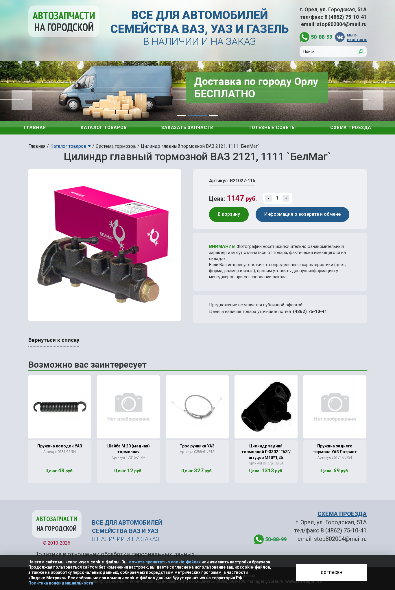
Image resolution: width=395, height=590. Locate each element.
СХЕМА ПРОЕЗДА (342, 513)
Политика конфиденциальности (60, 583)
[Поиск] (361, 51)
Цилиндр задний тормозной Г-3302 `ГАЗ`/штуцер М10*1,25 (266, 452)
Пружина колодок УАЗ (59, 446)
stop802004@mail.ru (342, 24)
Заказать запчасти (187, 127)
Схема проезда (350, 127)
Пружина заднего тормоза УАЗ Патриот (335, 449)
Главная (35, 127)
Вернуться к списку (53, 340)
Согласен (331, 572)
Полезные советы (272, 127)
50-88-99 (321, 37)
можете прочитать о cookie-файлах (164, 562)
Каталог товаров (104, 127)
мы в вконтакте (357, 37)
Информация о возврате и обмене (302, 214)
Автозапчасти (64, 21)
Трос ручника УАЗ (197, 446)
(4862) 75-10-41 (310, 311)
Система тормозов (116, 146)
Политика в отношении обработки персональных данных (114, 554)
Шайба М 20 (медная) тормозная (128, 449)
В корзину (229, 214)
